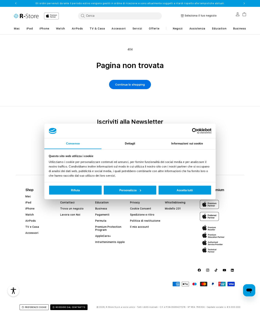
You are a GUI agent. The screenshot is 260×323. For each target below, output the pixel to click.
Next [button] (244, 3)
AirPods (30, 220)
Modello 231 (173, 208)
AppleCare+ (103, 235)
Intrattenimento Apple (110, 242)
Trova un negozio (72, 208)
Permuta (100, 220)
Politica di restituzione (145, 220)
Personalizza (127, 190)
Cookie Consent (140, 208)
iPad (28, 202)
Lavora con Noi (70, 214)
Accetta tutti (185, 190)
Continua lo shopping (130, 84)
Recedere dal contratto (70, 307)
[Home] (26, 16)
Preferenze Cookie (36, 307)
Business (101, 208)
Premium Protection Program (108, 228)
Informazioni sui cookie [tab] (187, 143)
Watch (29, 214)
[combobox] (120, 15)
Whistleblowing (175, 202)
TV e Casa (32, 226)
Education (102, 202)
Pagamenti (102, 214)
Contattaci (67, 202)
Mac (28, 196)
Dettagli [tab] (130, 143)
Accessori (31, 232)
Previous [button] (16, 3)
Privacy (135, 202)
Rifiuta (75, 190)
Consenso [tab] (73, 143)
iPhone (29, 208)
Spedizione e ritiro (142, 214)
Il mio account (139, 226)
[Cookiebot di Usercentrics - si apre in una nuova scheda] (194, 131)
